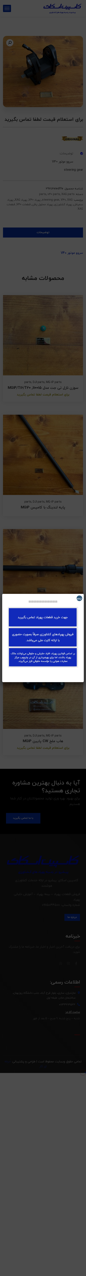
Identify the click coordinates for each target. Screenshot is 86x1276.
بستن (79, 598)
